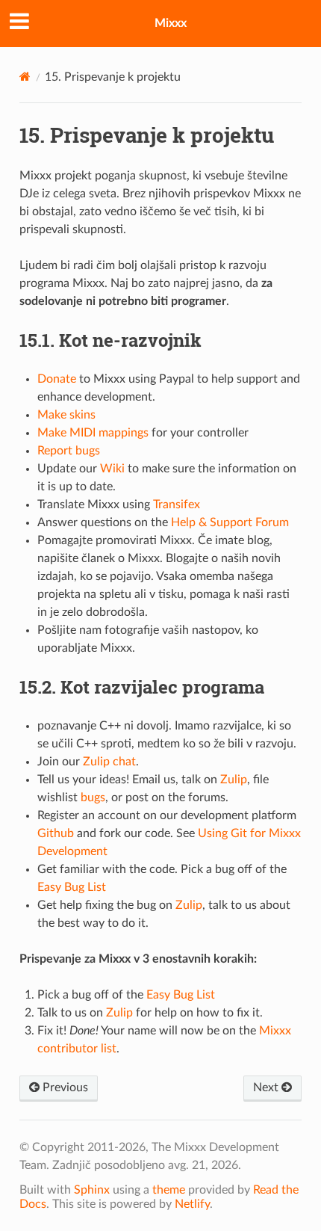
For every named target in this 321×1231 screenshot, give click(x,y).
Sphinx (92, 1190)
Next (267, 1087)
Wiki (112, 469)
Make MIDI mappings (93, 433)
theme (168, 1190)
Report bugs (68, 451)
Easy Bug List (71, 887)
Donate (56, 379)
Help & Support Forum (230, 522)
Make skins (66, 415)
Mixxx (171, 23)
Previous (64, 1087)
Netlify (192, 1204)
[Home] (25, 76)
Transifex (176, 504)
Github (55, 833)
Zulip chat (109, 762)
